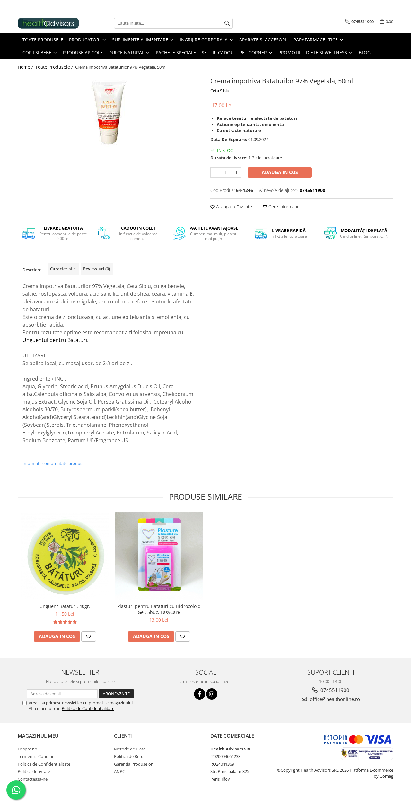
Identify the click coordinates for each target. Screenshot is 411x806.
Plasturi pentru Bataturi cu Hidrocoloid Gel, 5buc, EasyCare (159, 609)
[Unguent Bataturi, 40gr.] (65, 556)
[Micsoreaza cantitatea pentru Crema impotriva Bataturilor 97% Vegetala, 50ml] (215, 172)
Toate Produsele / (54, 67)
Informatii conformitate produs (52, 463)
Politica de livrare (34, 771)
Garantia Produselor (133, 764)
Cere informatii (282, 207)
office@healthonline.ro (334, 699)
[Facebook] (199, 694)
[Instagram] (211, 694)
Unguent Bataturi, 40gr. (64, 606)
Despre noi (28, 749)
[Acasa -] (50, 23)
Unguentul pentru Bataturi (54, 340)
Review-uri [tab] (96, 269)
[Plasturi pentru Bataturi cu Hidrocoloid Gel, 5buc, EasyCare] (159, 556)
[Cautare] (227, 23)
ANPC (119, 771)
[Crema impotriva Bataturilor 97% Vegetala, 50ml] (109, 111)
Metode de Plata (129, 749)
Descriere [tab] (31, 270)
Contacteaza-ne (33, 779)
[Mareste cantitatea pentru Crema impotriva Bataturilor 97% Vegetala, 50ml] (236, 172)
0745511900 (334, 690)
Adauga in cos (280, 172)
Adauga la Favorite (233, 207)
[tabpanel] (109, 111)
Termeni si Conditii (35, 756)
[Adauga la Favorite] (88, 636)
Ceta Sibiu (219, 90)
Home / (26, 67)
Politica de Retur (129, 756)
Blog (365, 52)
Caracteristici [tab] (63, 269)
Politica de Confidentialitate (88, 708)
